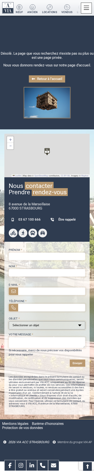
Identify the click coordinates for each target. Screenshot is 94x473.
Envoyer (77, 363)
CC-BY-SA (65, 176)
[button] (86, 8)
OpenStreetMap (41, 176)
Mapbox (85, 176)
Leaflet (18, 176)
